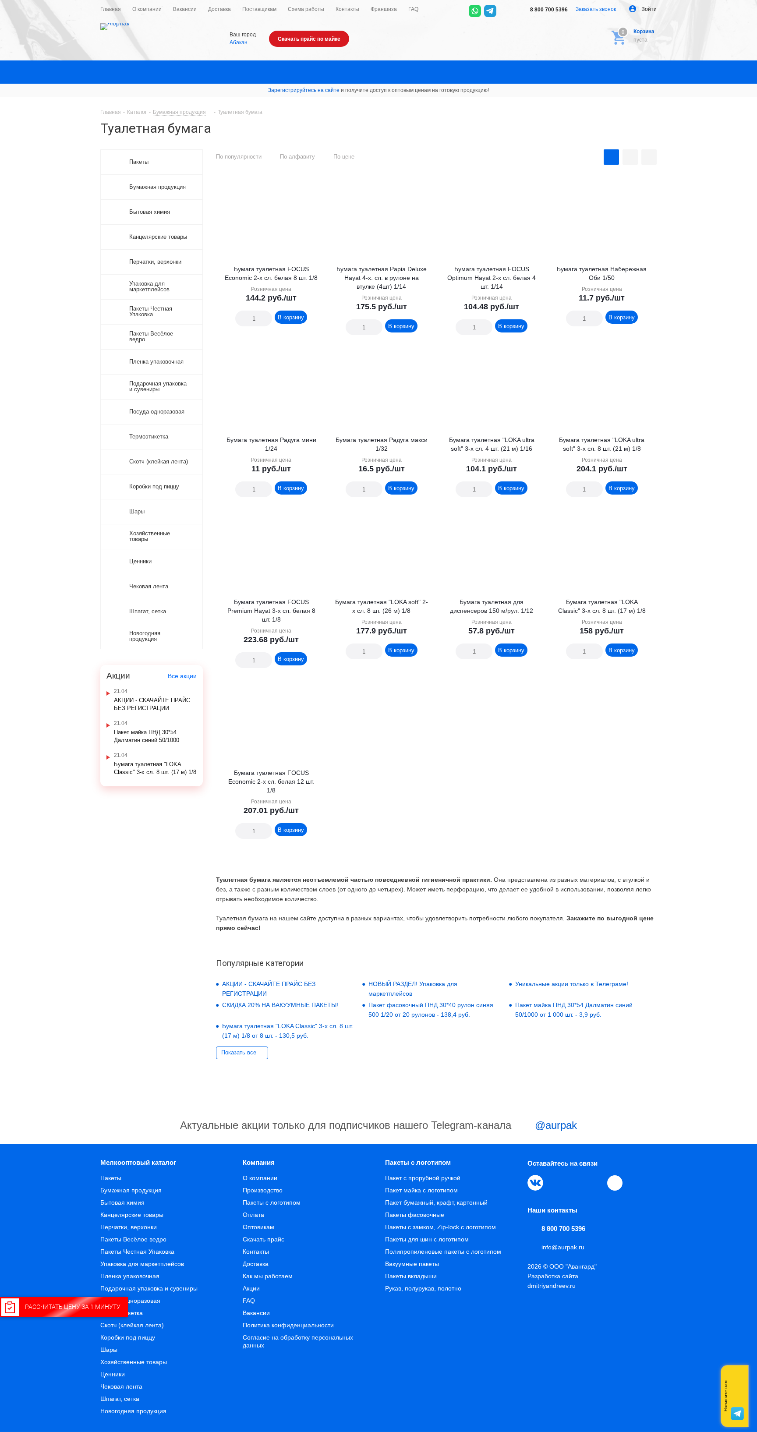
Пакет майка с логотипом (421, 1190)
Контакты (256, 1251)
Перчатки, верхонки (128, 1226)
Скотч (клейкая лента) (132, 1325)
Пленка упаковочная (129, 1276)
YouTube (576, 1183)
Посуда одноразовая (130, 1300)
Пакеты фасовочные (414, 1214)
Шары (108, 1349)
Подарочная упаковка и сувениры (149, 1288)
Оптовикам (258, 1226)
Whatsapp (737, 1396)
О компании (260, 1177)
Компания (259, 1162)
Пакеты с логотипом (272, 1202)
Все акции (182, 675)
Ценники (112, 1374)
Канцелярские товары (131, 1214)
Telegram (555, 1183)
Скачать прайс (263, 1239)
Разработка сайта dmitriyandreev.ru (552, 1281)
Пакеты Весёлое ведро (133, 1239)
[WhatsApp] (475, 11)
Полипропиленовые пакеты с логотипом (443, 1251)
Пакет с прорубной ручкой (422, 1177)
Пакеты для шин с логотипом (427, 1239)
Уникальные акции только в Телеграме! (571, 983)
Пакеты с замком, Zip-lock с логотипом (440, 1226)
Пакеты (110, 1177)
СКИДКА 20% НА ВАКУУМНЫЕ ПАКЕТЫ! (280, 1004)
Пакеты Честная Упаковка (137, 1251)
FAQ (249, 1300)
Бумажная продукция (131, 1190)
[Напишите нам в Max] (737, 1378)
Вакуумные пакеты (412, 1263)
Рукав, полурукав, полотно (423, 1288)
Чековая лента (121, 1386)
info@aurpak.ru (562, 1247)
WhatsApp (596, 1183)
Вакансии (256, 1312)
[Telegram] (490, 11)
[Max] (505, 11)
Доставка (256, 1263)
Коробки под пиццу (127, 1337)
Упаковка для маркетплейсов (142, 1263)
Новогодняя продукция (133, 1410)
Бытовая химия (122, 1202)
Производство (263, 1190)
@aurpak (554, 1125)
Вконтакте (535, 1183)
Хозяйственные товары (133, 1361)
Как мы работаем (268, 1276)
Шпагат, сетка (119, 1398)
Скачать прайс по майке (309, 39)
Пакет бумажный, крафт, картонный (436, 1202)
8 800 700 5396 (548, 10)
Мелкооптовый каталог (138, 1162)
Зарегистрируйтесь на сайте (304, 90)
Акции (251, 1288)
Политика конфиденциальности (288, 1325)
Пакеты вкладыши (411, 1276)
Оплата (253, 1214)
